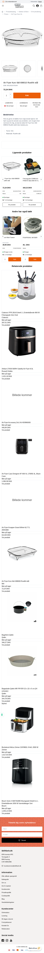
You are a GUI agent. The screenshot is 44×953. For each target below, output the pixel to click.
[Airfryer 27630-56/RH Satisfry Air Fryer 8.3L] (22, 346)
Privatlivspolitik (6, 892)
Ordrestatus (5, 912)
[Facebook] (3, 940)
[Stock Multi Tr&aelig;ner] (12, 225)
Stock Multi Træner (9, 237)
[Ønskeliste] (37, 5)
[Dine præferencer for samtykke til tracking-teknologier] (2, 715)
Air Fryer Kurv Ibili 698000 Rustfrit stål (11, 179)
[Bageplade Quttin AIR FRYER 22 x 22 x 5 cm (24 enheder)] (22, 666)
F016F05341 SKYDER (30, 237)
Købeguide (5, 879)
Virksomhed (34, 1)
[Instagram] (7, 940)
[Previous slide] (3, 38)
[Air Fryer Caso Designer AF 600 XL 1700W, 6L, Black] (22, 451)
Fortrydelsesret (6, 922)
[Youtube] (11, 940)
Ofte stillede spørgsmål (9, 876)
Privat (40, 1)
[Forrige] (3, 179)
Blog (3, 899)
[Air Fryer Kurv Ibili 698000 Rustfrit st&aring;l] (12, 166)
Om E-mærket (6, 886)
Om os (4, 882)
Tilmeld (23, 840)
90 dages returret (7, 919)
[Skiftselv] (19, 6)
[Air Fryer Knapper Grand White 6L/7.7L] (22, 505)
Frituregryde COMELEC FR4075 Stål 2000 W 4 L (31, 179)
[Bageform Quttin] (22, 612)
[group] (16, 1)
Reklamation (6, 929)
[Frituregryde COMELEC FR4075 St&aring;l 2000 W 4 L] (32, 166)
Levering (4, 916)
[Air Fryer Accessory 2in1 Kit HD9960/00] (22, 400)
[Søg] (34, 5)
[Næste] (41, 179)
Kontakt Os (5, 925)
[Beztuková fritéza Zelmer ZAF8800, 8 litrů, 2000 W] (22, 725)
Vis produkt (6, 325)
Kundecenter (6, 889)
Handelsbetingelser (8, 902)
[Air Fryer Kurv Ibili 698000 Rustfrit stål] (22, 559)
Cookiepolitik (6, 896)
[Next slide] (41, 38)
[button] (27, 95)
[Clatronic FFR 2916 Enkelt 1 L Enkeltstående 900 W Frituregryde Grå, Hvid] (22, 290)
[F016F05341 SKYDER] (32, 225)
